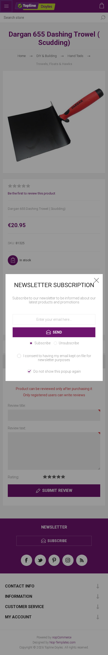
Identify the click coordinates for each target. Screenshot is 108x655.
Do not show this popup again (57, 371)
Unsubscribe (69, 343)
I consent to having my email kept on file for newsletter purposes (57, 358)
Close (96, 280)
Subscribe (42, 343)
